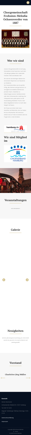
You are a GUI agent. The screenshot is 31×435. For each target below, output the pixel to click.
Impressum (5, 421)
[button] (3, 279)
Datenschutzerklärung (8, 417)
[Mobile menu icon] (28, 2)
